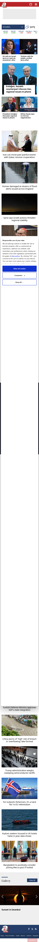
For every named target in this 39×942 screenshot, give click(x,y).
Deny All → (19, 282)
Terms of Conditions (9, 935)
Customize (18, 275)
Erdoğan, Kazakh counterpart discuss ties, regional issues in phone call (19, 89)
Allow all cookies (19, 268)
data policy (15, 256)
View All (32, 880)
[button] (2, 896)
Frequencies (35, 935)
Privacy (2, 935)
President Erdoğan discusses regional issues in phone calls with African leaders (10, 116)
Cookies (17, 935)
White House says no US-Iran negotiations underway (27, 116)
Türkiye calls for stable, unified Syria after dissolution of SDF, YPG (28, 58)
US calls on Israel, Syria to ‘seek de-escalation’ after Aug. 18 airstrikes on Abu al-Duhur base (9, 58)
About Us (23, 935)
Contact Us (32, 940)
